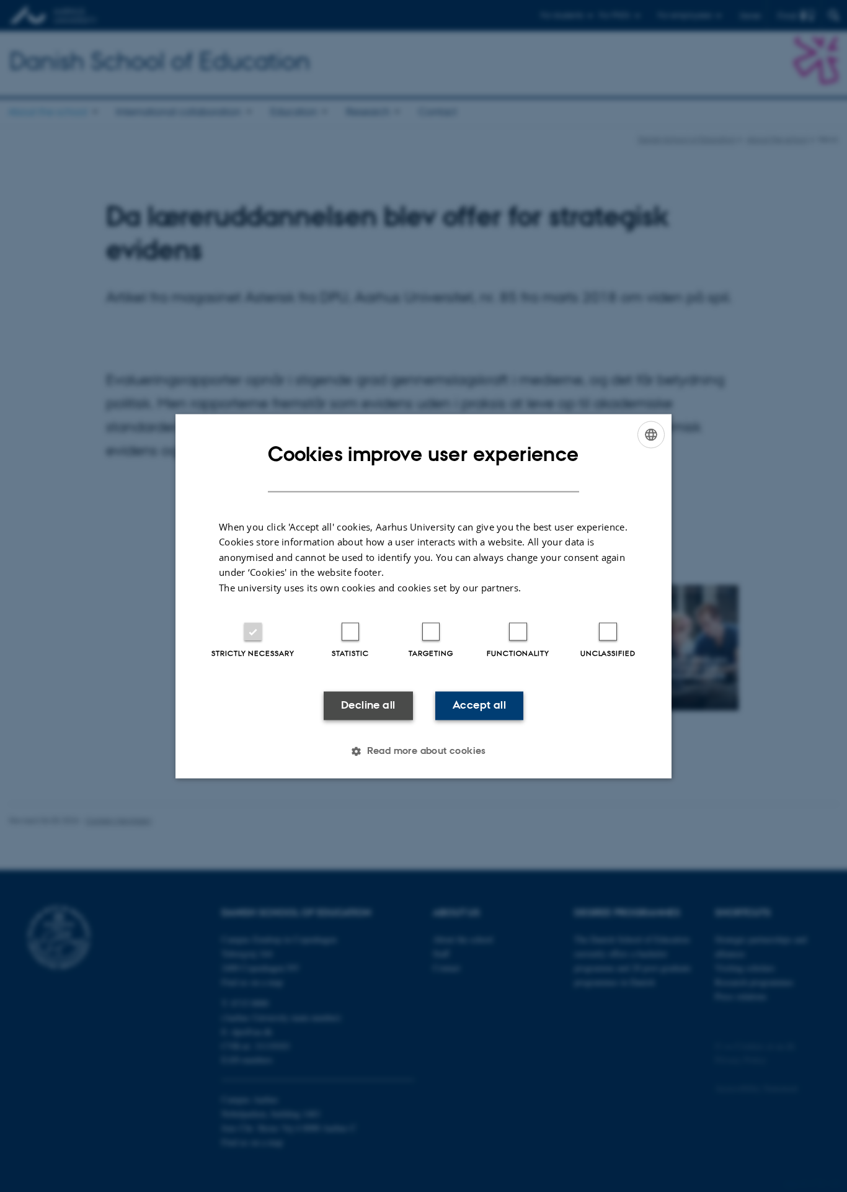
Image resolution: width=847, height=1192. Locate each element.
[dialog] (423, 596)
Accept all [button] (479, 705)
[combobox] (651, 434)
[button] (423, 750)
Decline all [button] (368, 705)
